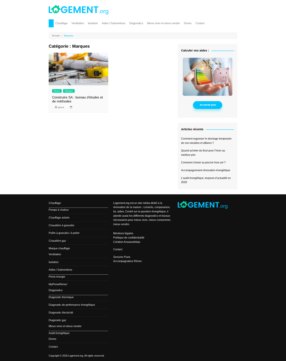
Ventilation (78, 23)
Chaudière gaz (57, 240)
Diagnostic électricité (61, 312)
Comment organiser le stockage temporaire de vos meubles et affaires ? (206, 140)
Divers (187, 23)
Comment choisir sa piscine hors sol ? (203, 162)
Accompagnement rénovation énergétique (205, 170)
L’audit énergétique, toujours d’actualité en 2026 (206, 180)
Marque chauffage (59, 248)
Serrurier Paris (121, 257)
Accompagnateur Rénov (127, 261)
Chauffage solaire (59, 217)
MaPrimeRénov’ (58, 284)
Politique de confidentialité (128, 237)
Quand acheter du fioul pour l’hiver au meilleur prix (203, 152)
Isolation (93, 23)
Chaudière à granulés (61, 225)
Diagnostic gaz (57, 320)
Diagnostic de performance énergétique (72, 304)
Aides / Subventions (113, 23)
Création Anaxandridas (126, 242)
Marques (69, 91)
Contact (200, 23)
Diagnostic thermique (61, 297)
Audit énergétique (59, 333)
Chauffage (61, 23)
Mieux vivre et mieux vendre (163, 23)
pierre (61, 107)
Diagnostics (136, 23)
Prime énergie (57, 276)
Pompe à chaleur (59, 209)
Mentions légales (123, 233)
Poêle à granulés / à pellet (64, 233)
